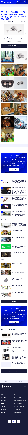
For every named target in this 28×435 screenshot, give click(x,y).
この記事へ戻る (14, 45)
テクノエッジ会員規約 (18, 403)
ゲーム (2, 403)
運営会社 (15, 394)
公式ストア (3, 412)
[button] (2, 33)
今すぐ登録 (14, 169)
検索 (17, 2)
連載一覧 (14, 301)
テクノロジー (4, 397)
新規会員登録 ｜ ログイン (25, 2)
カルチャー (3, 406)
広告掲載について (17, 409)
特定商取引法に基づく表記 (19, 406)
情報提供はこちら (17, 412)
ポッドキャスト (4, 409)
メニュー (21, 2)
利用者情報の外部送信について (20, 400)
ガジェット (3, 400)
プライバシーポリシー (18, 397)
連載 (2, 394)
